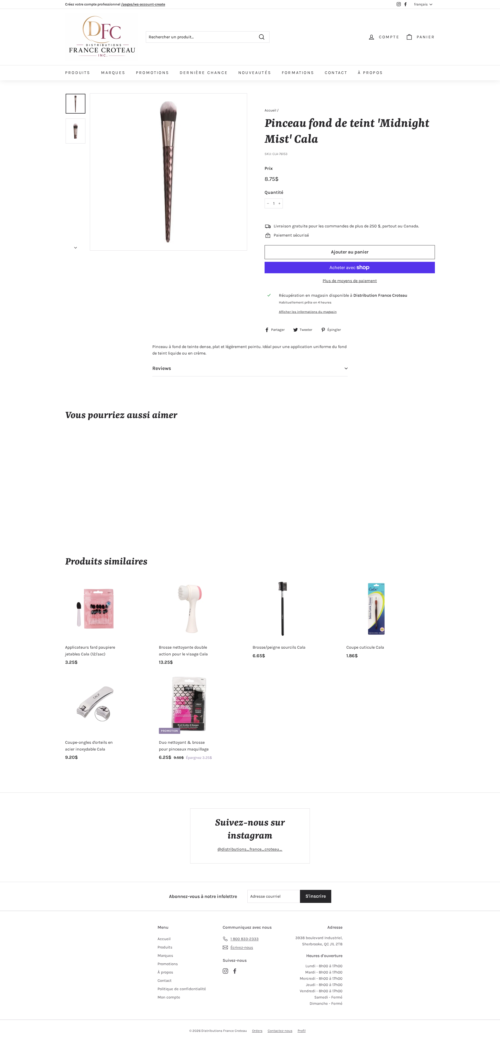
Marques (113, 72)
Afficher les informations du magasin (308, 312)
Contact (336, 72)
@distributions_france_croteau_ (249, 849)
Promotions (152, 72)
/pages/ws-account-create (143, 4)
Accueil (270, 110)
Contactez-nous (280, 1031)
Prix (269, 168)
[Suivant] (75, 246)
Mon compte (169, 997)
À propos (370, 72)
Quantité (274, 192)
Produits (78, 72)
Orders (257, 1031)
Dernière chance (204, 72)
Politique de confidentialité (182, 989)
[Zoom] (168, 172)
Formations (298, 72)
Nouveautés (254, 72)
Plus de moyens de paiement (350, 280)
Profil (302, 1031)
